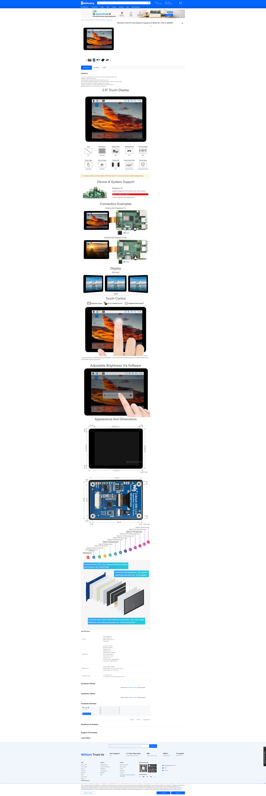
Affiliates (102, 772)
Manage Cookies (88, 793)
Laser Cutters (164, 783)
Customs (122, 772)
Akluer (97, 783)
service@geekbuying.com (170, 765)
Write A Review (86, 713)
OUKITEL (178, 783)
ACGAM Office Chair (113, 783)
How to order (84, 764)
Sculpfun (157, 783)
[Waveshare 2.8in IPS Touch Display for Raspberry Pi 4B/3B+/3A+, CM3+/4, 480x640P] (89, 60)
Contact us (83, 770)
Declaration (122, 770)
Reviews (96, 67)
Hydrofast (91, 783)
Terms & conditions (124, 764)
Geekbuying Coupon (148, 783)
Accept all (163, 793)
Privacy (121, 768)
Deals (108, 7)
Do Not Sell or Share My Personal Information (127, 775)
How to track (84, 766)
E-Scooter (172, 783)
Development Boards (100, 19)
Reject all (178, 793)
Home (82, 20)
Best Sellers (95, 7)
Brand (102, 7)
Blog (127, 7)
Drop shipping (103, 770)
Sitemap (83, 778)
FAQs (82, 774)
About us (83, 768)
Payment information (105, 766)
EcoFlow (140, 783)
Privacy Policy (178, 789)
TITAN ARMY (104, 783)
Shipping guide (103, 764)
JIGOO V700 (84, 783)
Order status (84, 776)
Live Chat (166, 770)
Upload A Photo (132, 687)
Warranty (83, 772)
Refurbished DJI (136, 7)
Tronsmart (133, 783)
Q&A (104, 67)
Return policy (123, 766)
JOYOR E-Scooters (124, 783)
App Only (121, 7)
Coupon (114, 7)
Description (86, 67)
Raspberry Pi (109, 20)
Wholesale (102, 768)
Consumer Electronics (90, 19)
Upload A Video (132, 697)
